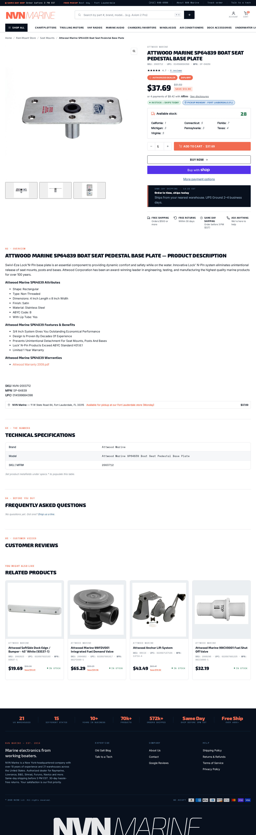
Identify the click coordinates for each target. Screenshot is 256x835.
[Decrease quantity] (151, 146)
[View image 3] (89, 190)
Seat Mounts (47, 37)
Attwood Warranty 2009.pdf (31, 364)
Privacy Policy (211, 769)
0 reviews (176, 70)
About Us (154, 750)
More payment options (199, 179)
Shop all (18, 27)
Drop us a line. (46, 514)
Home (8, 37)
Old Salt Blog (103, 750)
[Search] (189, 15)
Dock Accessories (219, 27)
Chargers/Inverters (142, 27)
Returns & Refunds (214, 756)
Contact (154, 756)
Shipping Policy (212, 750)
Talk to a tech (241, 2)
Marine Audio (115, 27)
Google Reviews (158, 762)
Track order (215, 2)
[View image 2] (55, 190)
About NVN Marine (188, 2)
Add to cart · (199, 146)
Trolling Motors (72, 27)
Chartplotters (45, 27)
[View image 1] (21, 190)
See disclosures (199, 96)
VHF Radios (95, 27)
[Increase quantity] (167, 146)
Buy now (197, 159)
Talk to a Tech (103, 756)
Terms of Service (213, 762)
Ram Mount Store (26, 37)
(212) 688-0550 (158, 2)
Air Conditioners (192, 27)
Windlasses (168, 27)
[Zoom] (134, 51)
